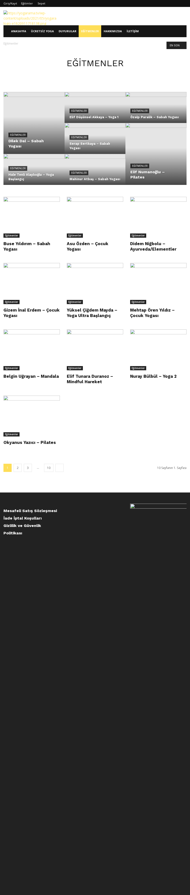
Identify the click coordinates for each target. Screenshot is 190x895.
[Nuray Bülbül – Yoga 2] (158, 349)
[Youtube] (183, 3)
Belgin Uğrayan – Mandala (31, 376)
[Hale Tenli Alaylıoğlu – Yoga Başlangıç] (34, 173)
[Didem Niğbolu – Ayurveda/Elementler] (158, 217)
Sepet (41, 3)
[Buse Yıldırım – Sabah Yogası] (31, 217)
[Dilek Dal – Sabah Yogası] (34, 123)
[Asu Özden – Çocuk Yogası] (95, 217)
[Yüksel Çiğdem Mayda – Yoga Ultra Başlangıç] (95, 283)
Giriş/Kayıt (10, 3)
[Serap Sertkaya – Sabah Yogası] (95, 142)
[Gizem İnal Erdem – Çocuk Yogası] (31, 283)
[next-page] (59, 468)
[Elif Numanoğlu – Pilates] (156, 154)
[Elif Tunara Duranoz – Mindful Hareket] (95, 349)
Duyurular (67, 31)
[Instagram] (166, 3)
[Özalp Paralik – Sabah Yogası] (156, 111)
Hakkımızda (113, 31)
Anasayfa (18, 31)
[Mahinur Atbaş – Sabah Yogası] (95, 173)
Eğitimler (27, 3)
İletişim (133, 31)
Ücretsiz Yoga (42, 31)
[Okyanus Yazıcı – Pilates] (31, 416)
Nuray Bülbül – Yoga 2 (153, 376)
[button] (181, 31)
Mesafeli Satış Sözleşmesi (30, 510)
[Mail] (174, 3)
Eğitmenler (90, 31)
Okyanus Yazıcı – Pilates (29, 442)
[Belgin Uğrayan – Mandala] (31, 349)
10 (48, 468)
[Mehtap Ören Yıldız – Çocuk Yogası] (158, 283)
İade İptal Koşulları (22, 518)
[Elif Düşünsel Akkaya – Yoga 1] (95, 111)
